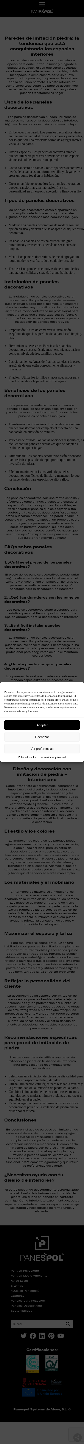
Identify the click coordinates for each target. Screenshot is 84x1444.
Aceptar (42, 725)
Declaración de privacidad (52, 757)
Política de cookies (27, 757)
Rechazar (42, 737)
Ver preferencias (42, 748)
